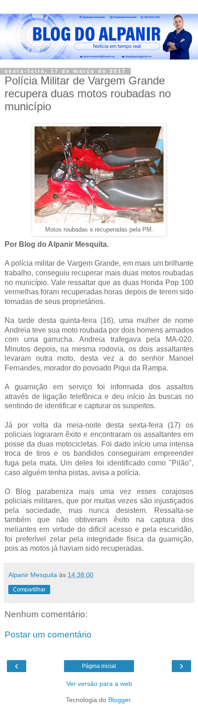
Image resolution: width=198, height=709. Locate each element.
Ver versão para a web (99, 683)
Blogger (119, 699)
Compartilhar (29, 589)
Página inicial (99, 666)
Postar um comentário (48, 634)
